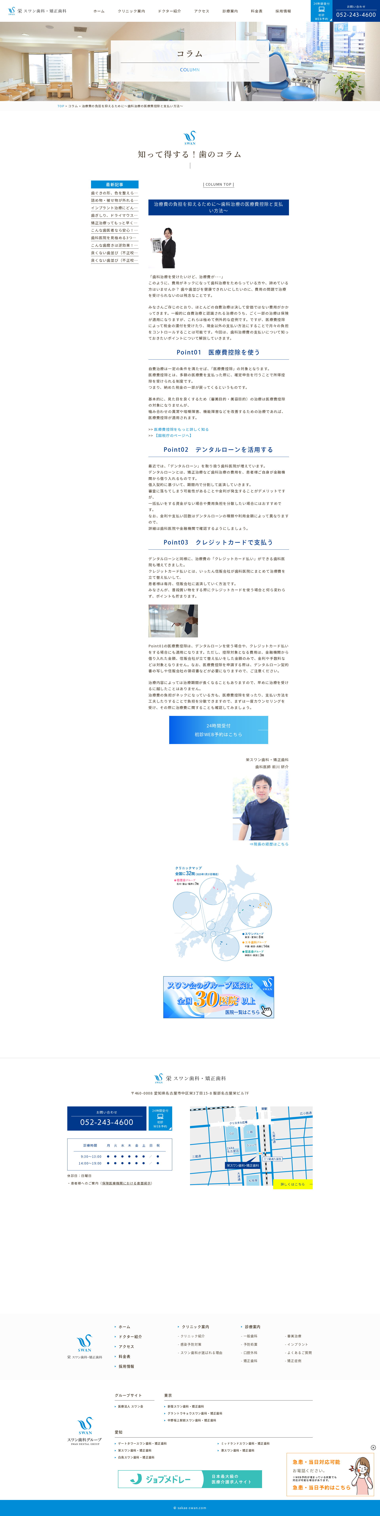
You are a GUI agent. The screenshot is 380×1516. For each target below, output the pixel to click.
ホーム (124, 1327)
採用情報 (126, 1366)
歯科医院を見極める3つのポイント (121, 237)
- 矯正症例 (293, 1360)
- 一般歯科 (249, 1336)
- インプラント (297, 1344)
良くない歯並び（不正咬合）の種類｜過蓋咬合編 (134, 260)
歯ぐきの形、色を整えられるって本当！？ (128, 192)
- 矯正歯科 (249, 1360)
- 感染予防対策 (189, 1344)
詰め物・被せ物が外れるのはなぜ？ (122, 200)
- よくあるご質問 (298, 1352)
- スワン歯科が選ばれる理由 (200, 1352)
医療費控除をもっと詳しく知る (181, 429)
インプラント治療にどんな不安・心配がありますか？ (138, 207)
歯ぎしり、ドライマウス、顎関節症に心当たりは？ (136, 215)
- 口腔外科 (249, 1352)
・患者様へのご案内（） (110, 1183)
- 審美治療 (293, 1336)
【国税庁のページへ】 (173, 435)
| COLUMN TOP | (218, 184)
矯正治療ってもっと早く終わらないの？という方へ (136, 222)
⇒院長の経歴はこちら (269, 843)
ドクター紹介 (130, 1336)
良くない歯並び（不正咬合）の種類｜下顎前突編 (134, 252)
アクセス (126, 1346)
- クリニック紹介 (191, 1336)
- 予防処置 (249, 1344)
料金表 (124, 1356)
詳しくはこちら (293, 1184)
